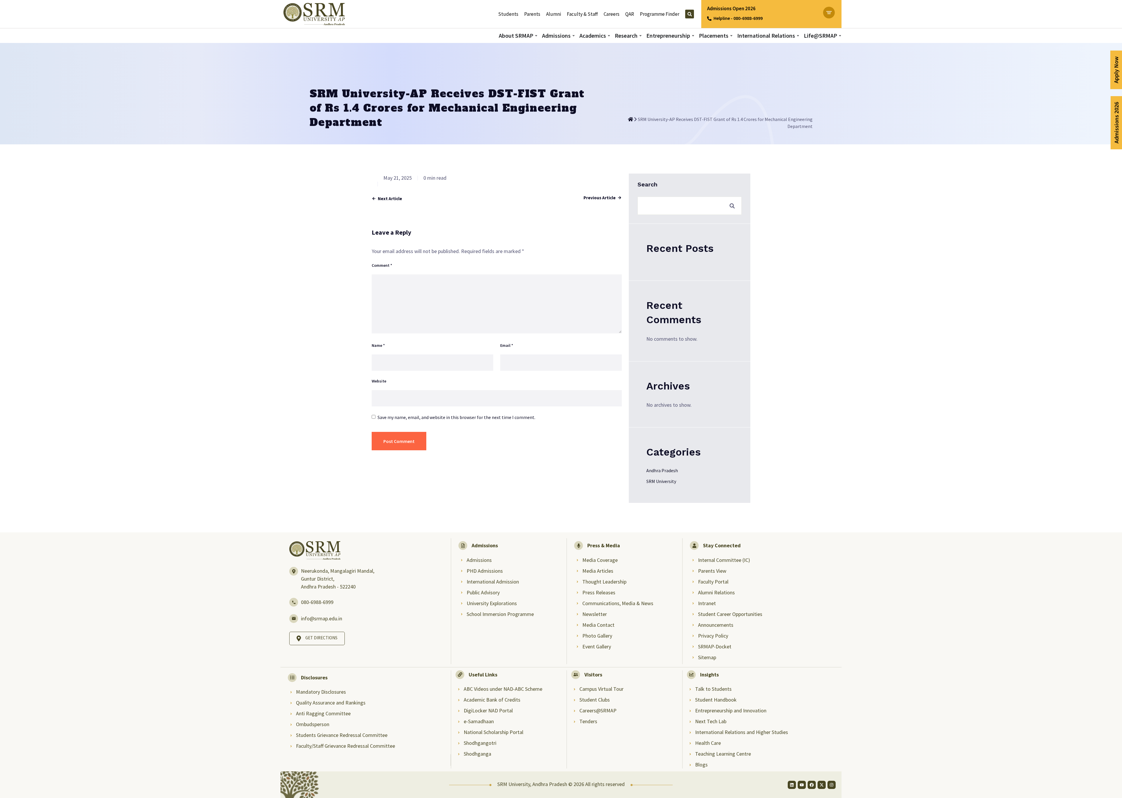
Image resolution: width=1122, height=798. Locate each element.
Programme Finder (659, 14)
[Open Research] (640, 35)
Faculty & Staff (582, 14)
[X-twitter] (822, 785)
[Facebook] (812, 785)
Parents (532, 14)
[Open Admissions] (573, 35)
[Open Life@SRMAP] (840, 35)
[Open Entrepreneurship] (693, 35)
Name (378, 345)
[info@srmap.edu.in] (293, 618)
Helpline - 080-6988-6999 (738, 18)
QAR (629, 14)
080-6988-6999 (317, 602)
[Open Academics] (608, 35)
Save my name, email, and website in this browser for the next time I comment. (456, 417)
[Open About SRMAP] (536, 35)
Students (508, 14)
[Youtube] (802, 785)
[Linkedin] (792, 785)
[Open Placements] (731, 35)
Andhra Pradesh (662, 470)
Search (647, 184)
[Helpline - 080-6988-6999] (709, 18)
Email (506, 345)
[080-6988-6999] (293, 602)
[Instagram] (831, 785)
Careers (611, 14)
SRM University (661, 481)
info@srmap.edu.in (321, 618)
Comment (382, 265)
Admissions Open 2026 (731, 8)
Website (379, 381)
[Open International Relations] (798, 35)
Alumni (553, 14)
